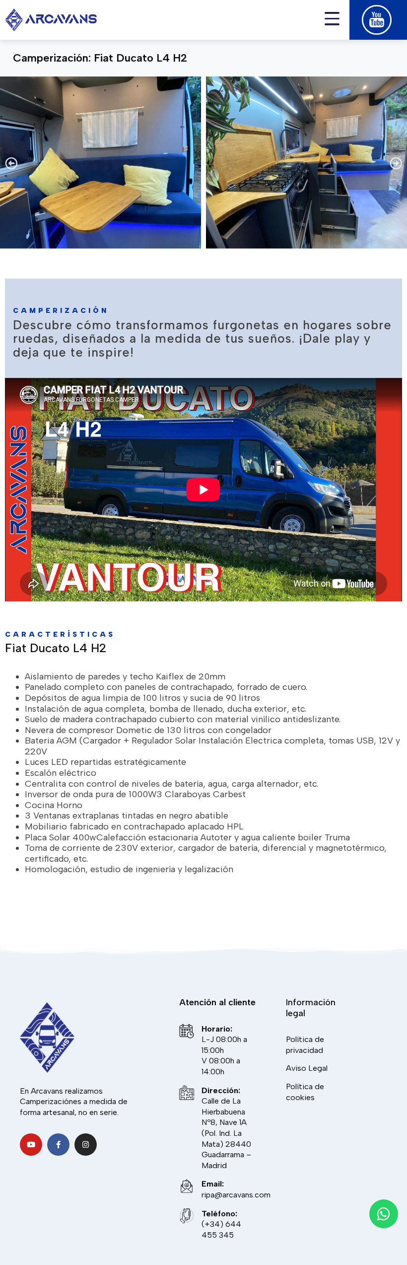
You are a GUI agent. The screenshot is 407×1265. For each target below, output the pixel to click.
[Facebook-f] (58, 1144)
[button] (11, 162)
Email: (213, 1184)
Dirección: (221, 1090)
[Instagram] (85, 1144)
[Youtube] (31, 1144)
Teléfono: (219, 1213)
